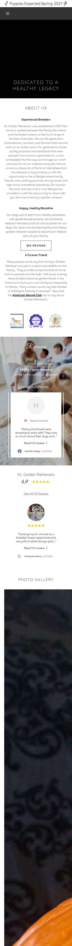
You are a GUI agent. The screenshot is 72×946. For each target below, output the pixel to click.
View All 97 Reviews (36, 493)
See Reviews (36, 245)
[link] (36, 443)
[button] (7, 13)
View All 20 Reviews (36, 386)
